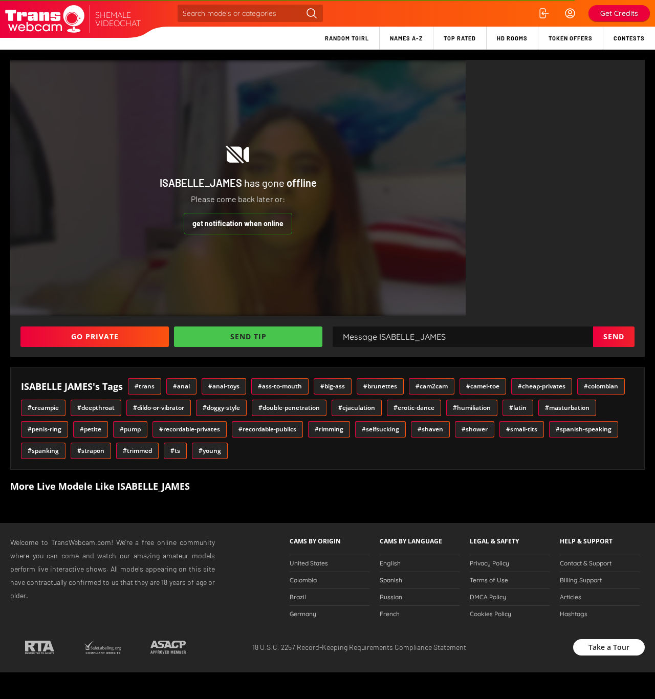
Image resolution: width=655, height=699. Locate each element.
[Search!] (311, 13)
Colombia (303, 580)
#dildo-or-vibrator (158, 407)
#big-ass (332, 386)
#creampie (43, 407)
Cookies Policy (490, 614)
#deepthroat (96, 407)
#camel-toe (482, 386)
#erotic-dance (414, 407)
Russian (391, 597)
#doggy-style (221, 407)
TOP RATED (460, 38)
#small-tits (521, 429)
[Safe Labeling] (102, 647)
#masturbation (567, 407)
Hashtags (573, 614)
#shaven (430, 429)
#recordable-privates (189, 429)
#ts (175, 450)
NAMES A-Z (406, 38)
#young (210, 450)
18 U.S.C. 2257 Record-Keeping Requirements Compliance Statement (359, 647)
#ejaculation (356, 407)
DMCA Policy (488, 597)
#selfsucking (380, 429)
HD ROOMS (512, 38)
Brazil (298, 597)
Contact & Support (586, 563)
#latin (518, 407)
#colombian (601, 386)
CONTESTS (629, 38)
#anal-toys (223, 386)
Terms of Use (489, 580)
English (390, 563)
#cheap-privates (541, 386)
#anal (181, 386)
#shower (475, 429)
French (390, 614)
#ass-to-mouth (280, 386)
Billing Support (581, 580)
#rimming (329, 429)
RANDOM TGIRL (347, 38)
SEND (613, 336)
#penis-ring (44, 429)
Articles (570, 597)
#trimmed (137, 450)
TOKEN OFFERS (571, 38)
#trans (145, 386)
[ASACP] (168, 647)
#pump (130, 429)
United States (309, 563)
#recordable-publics (267, 429)
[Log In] (543, 13)
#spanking (43, 450)
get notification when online (237, 223)
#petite (90, 429)
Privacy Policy (489, 563)
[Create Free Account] (570, 13)
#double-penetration (289, 407)
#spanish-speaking (584, 429)
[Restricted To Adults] (39, 647)
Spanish (391, 580)
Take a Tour (608, 647)
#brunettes (380, 386)
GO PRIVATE (95, 336)
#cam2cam (432, 386)
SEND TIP (248, 336)
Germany (303, 614)
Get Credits (619, 13)
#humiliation (472, 407)
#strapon (90, 450)
